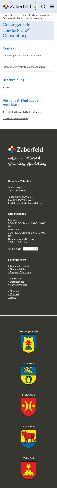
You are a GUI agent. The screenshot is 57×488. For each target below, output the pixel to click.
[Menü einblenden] (52, 5)
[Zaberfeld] (28, 478)
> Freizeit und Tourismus (27, 15)
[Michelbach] (28, 415)
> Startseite (8, 15)
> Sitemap (13, 290)
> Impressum (15, 278)
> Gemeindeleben (17, 268)
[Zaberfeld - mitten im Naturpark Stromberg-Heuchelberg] (27, 152)
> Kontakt (13, 294)
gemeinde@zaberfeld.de (29, 202)
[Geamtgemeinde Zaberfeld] (28, 351)
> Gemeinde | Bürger (19, 265)
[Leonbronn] (28, 383)
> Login (12, 297)
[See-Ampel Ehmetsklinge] (35, 6)
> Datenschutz (16, 281)
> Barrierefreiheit (17, 284)
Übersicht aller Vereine (15, 118)
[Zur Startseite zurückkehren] (17, 4)
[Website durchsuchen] (43, 7)
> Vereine (44, 15)
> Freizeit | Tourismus (19, 272)
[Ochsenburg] (28, 447)
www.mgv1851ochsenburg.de (29, 66)
